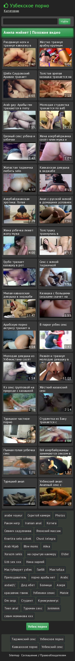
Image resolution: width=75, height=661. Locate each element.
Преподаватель (15, 577)
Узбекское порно (52, 639)
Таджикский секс (24, 639)
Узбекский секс (52, 647)
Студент (27, 600)
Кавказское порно (25, 647)
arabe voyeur (13, 515)
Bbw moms (31, 546)
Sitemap (14, 655)
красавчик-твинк (16, 593)
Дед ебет (28, 585)
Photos (60, 515)
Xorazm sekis (13, 554)
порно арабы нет (43, 577)
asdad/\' (10, 585)
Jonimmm (54, 608)
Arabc (64, 577)
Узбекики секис (44, 593)
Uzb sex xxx (12, 562)
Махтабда (57, 569)
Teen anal (11, 608)
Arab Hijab (11, 546)
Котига (51, 523)
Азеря (61, 585)
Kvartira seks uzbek (17, 538)
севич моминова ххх (18, 616)
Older (65, 554)
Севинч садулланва (17, 531)
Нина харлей (35, 562)
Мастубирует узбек (18, 569)
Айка (46, 546)
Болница (46, 585)
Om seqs (10, 600)
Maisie (64, 593)
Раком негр (12, 523)
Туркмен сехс (32, 608)
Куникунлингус (48, 600)
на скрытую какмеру (41, 554)
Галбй (41, 569)
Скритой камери (39, 515)
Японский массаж (48, 531)
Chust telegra (46, 538)
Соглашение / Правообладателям (43, 655)
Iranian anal (33, 523)
